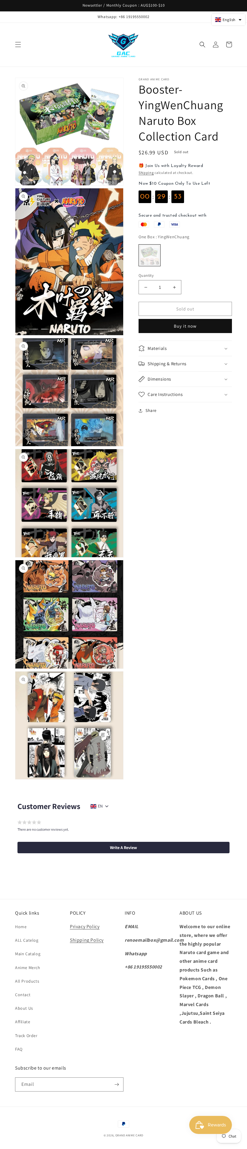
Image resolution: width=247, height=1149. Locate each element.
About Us (24, 1008)
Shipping (146, 172)
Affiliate (22, 1021)
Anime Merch (27, 967)
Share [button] (151, 410)
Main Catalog (27, 953)
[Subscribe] (116, 1084)
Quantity (146, 275)
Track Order (26, 1035)
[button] (18, 44)
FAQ (19, 1049)
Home (21, 926)
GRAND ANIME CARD (129, 1135)
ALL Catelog (27, 940)
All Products (27, 981)
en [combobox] (100, 806)
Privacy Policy (84, 926)
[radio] (150, 255)
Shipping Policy (87, 940)
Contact (22, 994)
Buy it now (185, 326)
